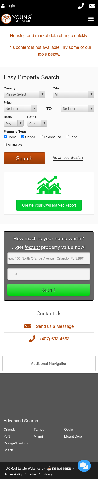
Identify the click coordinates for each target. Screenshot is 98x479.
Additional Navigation (49, 363)
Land (73, 136)
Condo (29, 136)
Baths (32, 117)
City (56, 88)
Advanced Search (68, 157)
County (9, 88)
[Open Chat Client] (84, 466)
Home (12, 136)
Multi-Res (14, 144)
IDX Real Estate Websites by (25, 468)
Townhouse (52, 136)
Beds (8, 117)
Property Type (15, 131)
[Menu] (91, 18)
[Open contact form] (92, 5)
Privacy (47, 474)
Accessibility (13, 474)
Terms (32, 474)
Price (8, 102)
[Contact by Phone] (81, 5)
